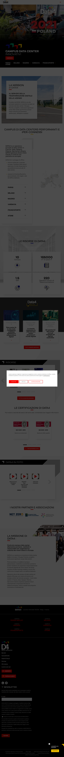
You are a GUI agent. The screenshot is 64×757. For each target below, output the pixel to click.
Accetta (13, 381)
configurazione (46, 375)
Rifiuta (23, 381)
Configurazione (35, 381)
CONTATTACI (55, 750)
